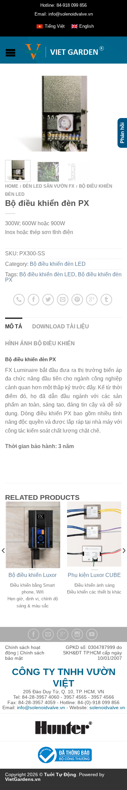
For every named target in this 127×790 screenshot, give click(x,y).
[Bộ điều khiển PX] (63, 113)
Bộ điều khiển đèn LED (58, 264)
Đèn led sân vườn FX (49, 186)
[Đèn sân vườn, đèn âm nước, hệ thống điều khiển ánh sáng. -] (64, 50)
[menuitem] (50, 26)
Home (11, 186)
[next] (123, 564)
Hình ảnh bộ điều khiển (40, 343)
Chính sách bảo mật (24, 655)
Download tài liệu (60, 326)
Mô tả (13, 326)
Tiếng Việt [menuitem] (55, 26)
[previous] (3, 564)
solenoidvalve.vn (107, 707)
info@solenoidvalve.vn (41, 707)
